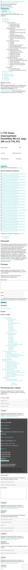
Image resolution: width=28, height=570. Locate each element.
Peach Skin (7, 91)
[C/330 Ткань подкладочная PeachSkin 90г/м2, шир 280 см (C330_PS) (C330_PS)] (14, 222)
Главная (6, 18)
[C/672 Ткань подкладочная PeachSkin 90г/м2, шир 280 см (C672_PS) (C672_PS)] (14, 178)
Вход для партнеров (6, 308)
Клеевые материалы (12, 57)
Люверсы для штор (15, 54)
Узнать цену (4, 166)
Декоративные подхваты (16, 45)
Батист (12, 326)
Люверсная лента (14, 61)
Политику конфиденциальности (9, 416)
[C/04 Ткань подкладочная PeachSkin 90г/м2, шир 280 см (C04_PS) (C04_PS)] (14, 205)
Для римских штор (15, 68)
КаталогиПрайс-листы (14, 383)
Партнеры (6, 78)
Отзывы (6, 77)
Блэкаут (12, 340)
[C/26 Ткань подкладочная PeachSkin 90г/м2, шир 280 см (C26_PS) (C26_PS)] (14, 214)
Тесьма (12, 43)
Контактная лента (11, 373)
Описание (6, 236)
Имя (2, 292)
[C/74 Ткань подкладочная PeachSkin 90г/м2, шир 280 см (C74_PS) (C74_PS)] (14, 225)
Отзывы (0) (7, 237)
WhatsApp (3, 458)
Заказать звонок (5, 8)
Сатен (11, 335)
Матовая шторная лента (16, 35)
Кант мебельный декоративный (18, 47)
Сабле (11, 324)
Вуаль (11, 327)
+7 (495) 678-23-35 (5, 456)
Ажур (11, 321)
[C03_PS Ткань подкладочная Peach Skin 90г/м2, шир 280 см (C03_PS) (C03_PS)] (14, 211)
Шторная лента (11, 28)
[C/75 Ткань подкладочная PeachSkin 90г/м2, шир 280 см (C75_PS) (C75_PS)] (14, 231)
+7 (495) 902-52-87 (5, 452)
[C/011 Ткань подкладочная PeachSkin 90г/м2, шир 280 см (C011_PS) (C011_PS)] (14, 200)
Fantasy (12, 320)
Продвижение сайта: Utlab (8, 465)
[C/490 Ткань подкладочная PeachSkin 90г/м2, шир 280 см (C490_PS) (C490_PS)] (14, 192)
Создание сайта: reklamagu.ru (8, 464)
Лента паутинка (11, 376)
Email (2, 295)
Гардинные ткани (14, 24)
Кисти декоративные (15, 46)
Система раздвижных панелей (18, 70)
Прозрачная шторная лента (17, 36)
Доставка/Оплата (8, 74)
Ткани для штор (11, 22)
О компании (7, 19)
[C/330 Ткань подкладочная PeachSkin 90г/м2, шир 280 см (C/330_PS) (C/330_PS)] (14, 183)
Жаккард (12, 341)
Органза (12, 328)
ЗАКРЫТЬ (3, 511)
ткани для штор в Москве (7, 259)
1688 (9, 11)
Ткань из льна (13, 342)
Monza (11, 349)
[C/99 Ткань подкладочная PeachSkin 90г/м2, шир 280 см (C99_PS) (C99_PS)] (14, 180)
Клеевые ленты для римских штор (16, 372)
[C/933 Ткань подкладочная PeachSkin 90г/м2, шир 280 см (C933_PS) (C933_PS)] (14, 186)
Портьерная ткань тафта (16, 344)
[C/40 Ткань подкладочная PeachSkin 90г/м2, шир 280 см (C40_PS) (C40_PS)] (14, 228)
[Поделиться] (2, 567)
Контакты (6, 79)
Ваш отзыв (4, 279)
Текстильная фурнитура (13, 40)
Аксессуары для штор (12, 49)
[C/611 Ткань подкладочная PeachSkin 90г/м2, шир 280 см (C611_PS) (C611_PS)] (14, 175)
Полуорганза (13, 330)
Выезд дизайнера (8, 71)
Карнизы (9, 67)
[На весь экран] (4, 567)
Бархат (12, 338)
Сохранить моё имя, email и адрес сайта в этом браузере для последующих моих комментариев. (14, 299)
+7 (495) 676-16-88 (5, 454)
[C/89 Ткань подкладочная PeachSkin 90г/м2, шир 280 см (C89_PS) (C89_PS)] (14, 219)
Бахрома (12, 42)
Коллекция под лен (15, 323)
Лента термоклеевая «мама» (17, 63)
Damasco (12, 347)
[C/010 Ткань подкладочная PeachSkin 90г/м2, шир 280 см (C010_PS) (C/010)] (14, 194)
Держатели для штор (15, 50)
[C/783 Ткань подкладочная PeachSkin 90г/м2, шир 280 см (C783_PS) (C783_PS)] (14, 197)
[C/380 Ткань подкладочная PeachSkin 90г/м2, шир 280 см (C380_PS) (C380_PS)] (14, 203)
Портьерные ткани (15, 25)
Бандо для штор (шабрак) (16, 59)
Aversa (11, 348)
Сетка (11, 331)
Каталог (6, 21)
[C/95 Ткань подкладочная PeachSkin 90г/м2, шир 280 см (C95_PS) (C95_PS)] (14, 208)
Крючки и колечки (15, 53)
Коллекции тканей (15, 26)
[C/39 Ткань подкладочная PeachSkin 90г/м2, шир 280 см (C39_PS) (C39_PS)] (14, 189)
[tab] (15, 236)
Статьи (5, 72)
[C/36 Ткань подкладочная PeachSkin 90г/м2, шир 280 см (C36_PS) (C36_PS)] (14, 217)
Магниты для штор (15, 56)
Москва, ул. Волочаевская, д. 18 (8, 440)
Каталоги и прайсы (9, 75)
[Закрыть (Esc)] (1, 567)
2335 (13, 11)
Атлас (11, 337)
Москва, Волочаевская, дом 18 (9, 13)
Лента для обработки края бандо (18, 60)
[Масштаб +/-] (6, 567)
